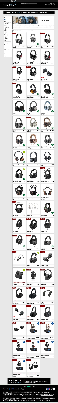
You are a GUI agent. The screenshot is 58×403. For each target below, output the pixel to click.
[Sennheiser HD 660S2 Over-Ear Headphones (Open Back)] (47, 224)
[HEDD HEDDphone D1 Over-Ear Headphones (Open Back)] (19, 173)
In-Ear (6, 46)
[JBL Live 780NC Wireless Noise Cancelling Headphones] (33, 173)
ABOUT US (46, 4)
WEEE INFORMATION (40, 392)
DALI (5, 29)
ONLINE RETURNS (19, 392)
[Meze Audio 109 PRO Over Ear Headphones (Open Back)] (33, 190)
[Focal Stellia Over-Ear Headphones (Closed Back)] (33, 139)
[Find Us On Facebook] (46, 389)
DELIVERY (49, 4)
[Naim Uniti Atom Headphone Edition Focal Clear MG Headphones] (33, 328)
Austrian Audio (7, 27)
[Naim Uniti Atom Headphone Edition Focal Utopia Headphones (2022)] (19, 346)
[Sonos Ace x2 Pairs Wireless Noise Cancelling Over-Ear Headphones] (33, 365)
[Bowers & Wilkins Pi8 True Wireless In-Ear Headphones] (47, 72)
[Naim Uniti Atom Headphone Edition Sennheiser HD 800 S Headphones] (47, 346)
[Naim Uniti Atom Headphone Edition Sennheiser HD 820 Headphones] (19, 365)
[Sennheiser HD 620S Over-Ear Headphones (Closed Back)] (33, 224)
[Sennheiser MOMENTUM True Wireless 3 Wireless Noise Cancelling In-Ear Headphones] (47, 257)
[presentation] (28, 3)
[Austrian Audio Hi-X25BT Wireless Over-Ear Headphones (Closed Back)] (47, 55)
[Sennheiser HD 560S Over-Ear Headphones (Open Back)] (19, 224)
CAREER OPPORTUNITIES (47, 392)
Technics (6, 38)
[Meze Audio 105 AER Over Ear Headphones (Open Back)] (47, 173)
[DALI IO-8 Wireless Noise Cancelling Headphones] (33, 106)
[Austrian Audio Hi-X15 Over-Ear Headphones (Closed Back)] (19, 55)
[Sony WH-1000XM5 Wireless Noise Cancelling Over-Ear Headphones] (33, 311)
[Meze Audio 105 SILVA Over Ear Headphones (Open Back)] (19, 190)
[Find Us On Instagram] (49, 389)
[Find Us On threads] (52, 389)
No (5, 55)
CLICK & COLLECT (53, 4)
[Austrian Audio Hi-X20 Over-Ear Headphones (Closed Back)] (33, 55)
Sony (5, 37)
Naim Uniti (6, 34)
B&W (5, 28)
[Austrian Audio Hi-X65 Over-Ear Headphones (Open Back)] (33, 72)
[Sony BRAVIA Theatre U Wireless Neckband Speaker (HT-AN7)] (47, 293)
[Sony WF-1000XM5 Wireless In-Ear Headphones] (19, 311)
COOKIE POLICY (35, 392)
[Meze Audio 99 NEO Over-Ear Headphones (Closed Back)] (19, 207)
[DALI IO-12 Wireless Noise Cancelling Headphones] (19, 106)
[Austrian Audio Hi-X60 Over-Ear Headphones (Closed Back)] (19, 72)
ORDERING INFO (15, 392)
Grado (6, 31)
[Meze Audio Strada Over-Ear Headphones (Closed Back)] (47, 207)
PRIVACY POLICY (24, 392)
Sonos (6, 36)
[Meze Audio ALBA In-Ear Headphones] (33, 207)
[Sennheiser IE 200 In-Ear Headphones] (19, 257)
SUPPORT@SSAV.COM (34, 391)
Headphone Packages (8, 22)
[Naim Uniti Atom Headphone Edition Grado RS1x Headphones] (33, 346)
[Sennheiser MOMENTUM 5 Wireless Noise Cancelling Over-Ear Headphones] (33, 257)
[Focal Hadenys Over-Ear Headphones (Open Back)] (19, 139)
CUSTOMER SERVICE (5, 392)
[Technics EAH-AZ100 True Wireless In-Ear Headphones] (19, 328)
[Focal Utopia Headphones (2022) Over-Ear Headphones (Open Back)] (47, 139)
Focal (6, 30)
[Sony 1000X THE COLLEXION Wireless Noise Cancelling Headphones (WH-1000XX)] (33, 293)
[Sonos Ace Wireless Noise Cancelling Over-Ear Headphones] (19, 293)
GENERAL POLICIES (29, 392)
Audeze (6, 26)
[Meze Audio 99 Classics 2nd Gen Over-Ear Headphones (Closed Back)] (47, 190)
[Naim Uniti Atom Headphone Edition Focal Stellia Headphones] (47, 328)
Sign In (54, 3)
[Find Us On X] (51, 389)
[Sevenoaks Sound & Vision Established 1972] (9, 4)
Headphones (7, 23)
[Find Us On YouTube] (54, 389)
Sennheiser (6, 35)
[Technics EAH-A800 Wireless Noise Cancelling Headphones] (47, 311)
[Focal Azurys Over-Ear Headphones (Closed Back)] (47, 106)
